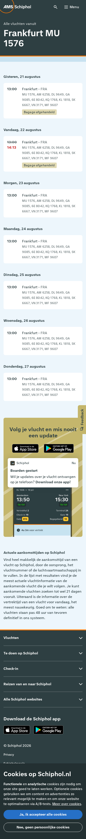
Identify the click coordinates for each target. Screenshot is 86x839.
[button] (82, 419)
